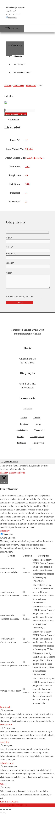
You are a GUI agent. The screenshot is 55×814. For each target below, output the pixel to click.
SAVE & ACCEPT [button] (9, 801)
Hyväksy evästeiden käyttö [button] (12, 472)
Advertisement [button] (6, 763)
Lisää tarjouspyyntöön (16, 114)
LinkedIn (27, 408)
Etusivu (24, 418)
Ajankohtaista (22, 430)
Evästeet (20, 436)
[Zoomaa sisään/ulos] (1, 809)
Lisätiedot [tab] (14, 119)
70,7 (27, 166)
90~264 (29, 149)
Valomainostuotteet (22, 72)
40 (26, 175)
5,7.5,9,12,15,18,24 (34, 158)
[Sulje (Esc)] (10, 809)
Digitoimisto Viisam (9, 462)
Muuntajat (18, 56)
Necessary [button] (5, 530)
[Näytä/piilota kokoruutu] (4, 809)
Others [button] (3, 784)
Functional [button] (5, 707)
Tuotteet (36, 418)
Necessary (8, 534)
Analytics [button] (4, 742)
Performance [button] (6, 724)
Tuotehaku (21, 443)
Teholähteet (18, 64)
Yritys (38, 424)
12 (26, 140)
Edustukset (24, 424)
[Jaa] (7, 809)
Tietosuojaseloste (37, 436)
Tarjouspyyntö (38, 443)
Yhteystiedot (39, 430)
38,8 (27, 184)
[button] (24, 56)
